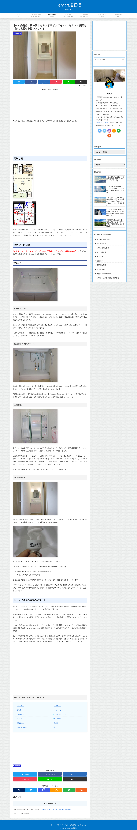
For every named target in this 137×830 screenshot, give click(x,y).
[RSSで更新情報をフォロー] (81, 790)
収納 (55, 727)
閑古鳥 (109, 94)
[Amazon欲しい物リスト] (56, 790)
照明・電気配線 (22, 727)
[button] (123, 59)
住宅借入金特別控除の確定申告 (108, 278)
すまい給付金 (101, 252)
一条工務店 (20, 706)
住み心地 (19, 718)
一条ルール (57, 710)
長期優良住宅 (101, 244)
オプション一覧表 (102, 123)
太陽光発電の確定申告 (105, 274)
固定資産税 (101, 269)
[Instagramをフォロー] (44, 790)
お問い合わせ (82, 825)
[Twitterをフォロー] (31, 790)
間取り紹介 (20, 723)
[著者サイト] (19, 790)
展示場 (56, 723)
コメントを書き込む (50, 803)
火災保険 (100, 256)
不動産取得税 (101, 265)
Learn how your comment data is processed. (56, 809)
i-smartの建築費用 (103, 239)
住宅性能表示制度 (103, 248)
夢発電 (19, 710)
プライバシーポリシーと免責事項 (66, 825)
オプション (57, 706)
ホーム (53, 825)
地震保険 (100, 261)
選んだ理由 (57, 718)
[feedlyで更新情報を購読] (119, 131)
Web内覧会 (17, 765)
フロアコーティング (60, 714)
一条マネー (20, 714)
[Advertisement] (50, 104)
